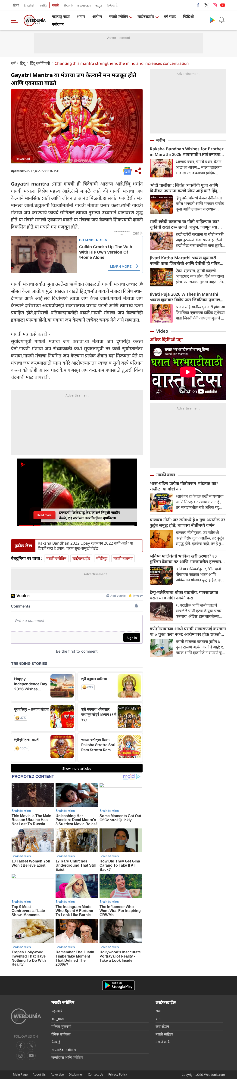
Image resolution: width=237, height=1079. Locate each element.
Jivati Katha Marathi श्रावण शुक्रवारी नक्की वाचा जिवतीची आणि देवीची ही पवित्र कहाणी (185, 260)
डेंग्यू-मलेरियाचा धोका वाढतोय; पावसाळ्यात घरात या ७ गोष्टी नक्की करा (184, 595)
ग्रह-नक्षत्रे (56, 1010)
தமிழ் (43, 5)
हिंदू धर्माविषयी (40, 63)
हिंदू (22, 63)
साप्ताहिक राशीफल (63, 1049)
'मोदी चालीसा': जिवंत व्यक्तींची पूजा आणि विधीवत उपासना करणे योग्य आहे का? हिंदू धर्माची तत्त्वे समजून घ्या (184, 187)
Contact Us (95, 1074)
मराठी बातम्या (123, 558)
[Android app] (118, 985)
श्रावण (81, 16)
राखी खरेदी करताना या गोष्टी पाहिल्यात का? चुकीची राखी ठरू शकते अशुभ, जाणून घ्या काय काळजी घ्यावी (187, 224)
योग (158, 1018)
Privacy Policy (117, 1074)
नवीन (160, 140)
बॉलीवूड (101, 558)
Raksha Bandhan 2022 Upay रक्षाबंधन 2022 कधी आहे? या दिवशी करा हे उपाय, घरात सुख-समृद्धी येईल (85, 546)
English (29, 5)
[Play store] (212, 20)
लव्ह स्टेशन (162, 1026)
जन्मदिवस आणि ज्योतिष (67, 1057)
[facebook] (198, 5)
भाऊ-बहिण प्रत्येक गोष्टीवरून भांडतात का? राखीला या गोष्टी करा (184, 486)
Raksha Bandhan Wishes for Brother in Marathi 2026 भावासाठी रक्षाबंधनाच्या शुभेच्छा (187, 151)
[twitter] (206, 5)
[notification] (221, 20)
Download (23, 159)
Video (162, 331)
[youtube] (222, 5)
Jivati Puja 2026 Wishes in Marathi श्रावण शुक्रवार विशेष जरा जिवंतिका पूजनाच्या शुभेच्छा (187, 296)
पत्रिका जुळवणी (61, 1026)
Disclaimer (76, 1074)
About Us (39, 1074)
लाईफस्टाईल (145, 16)
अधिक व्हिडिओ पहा (166, 339)
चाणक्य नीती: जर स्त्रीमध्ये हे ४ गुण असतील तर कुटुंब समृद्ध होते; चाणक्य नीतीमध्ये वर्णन (187, 522)
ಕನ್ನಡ (98, 5)
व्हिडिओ (188, 16)
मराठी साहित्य (164, 1034)
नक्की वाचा (165, 475)
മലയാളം (84, 5)
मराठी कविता (164, 1041)
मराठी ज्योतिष (118, 16)
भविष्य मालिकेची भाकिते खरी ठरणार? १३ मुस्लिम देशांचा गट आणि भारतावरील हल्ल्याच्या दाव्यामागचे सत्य (187, 558)
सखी (159, 1010)
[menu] (15, 20)
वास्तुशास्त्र (57, 1018)
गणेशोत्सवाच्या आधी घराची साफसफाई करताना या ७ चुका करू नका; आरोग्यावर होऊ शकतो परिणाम (188, 631)
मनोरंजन (58, 24)
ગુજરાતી (112, 5)
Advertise (57, 1074)
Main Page (20, 1074)
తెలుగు (68, 5)
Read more (44, 515)
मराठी (55, 5)
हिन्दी (16, 5)
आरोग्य (97, 16)
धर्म (13, 63)
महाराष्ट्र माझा (61, 16)
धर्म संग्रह (170, 16)
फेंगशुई (55, 1041)
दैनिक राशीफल (60, 1034)
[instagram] (214, 5)
